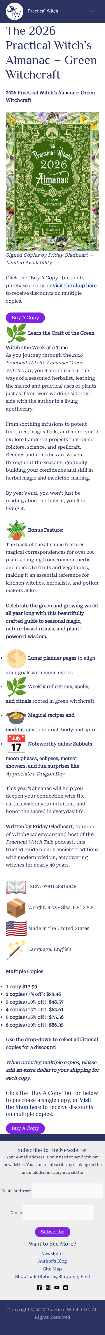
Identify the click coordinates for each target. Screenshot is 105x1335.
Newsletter (52, 1253)
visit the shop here (75, 285)
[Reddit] (65, 1287)
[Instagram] (48, 1287)
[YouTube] (57, 1287)
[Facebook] (39, 1287)
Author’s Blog (52, 1261)
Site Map (52, 1269)
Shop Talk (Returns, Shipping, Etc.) (52, 1276)
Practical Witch (43, 11)
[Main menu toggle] (92, 11)
